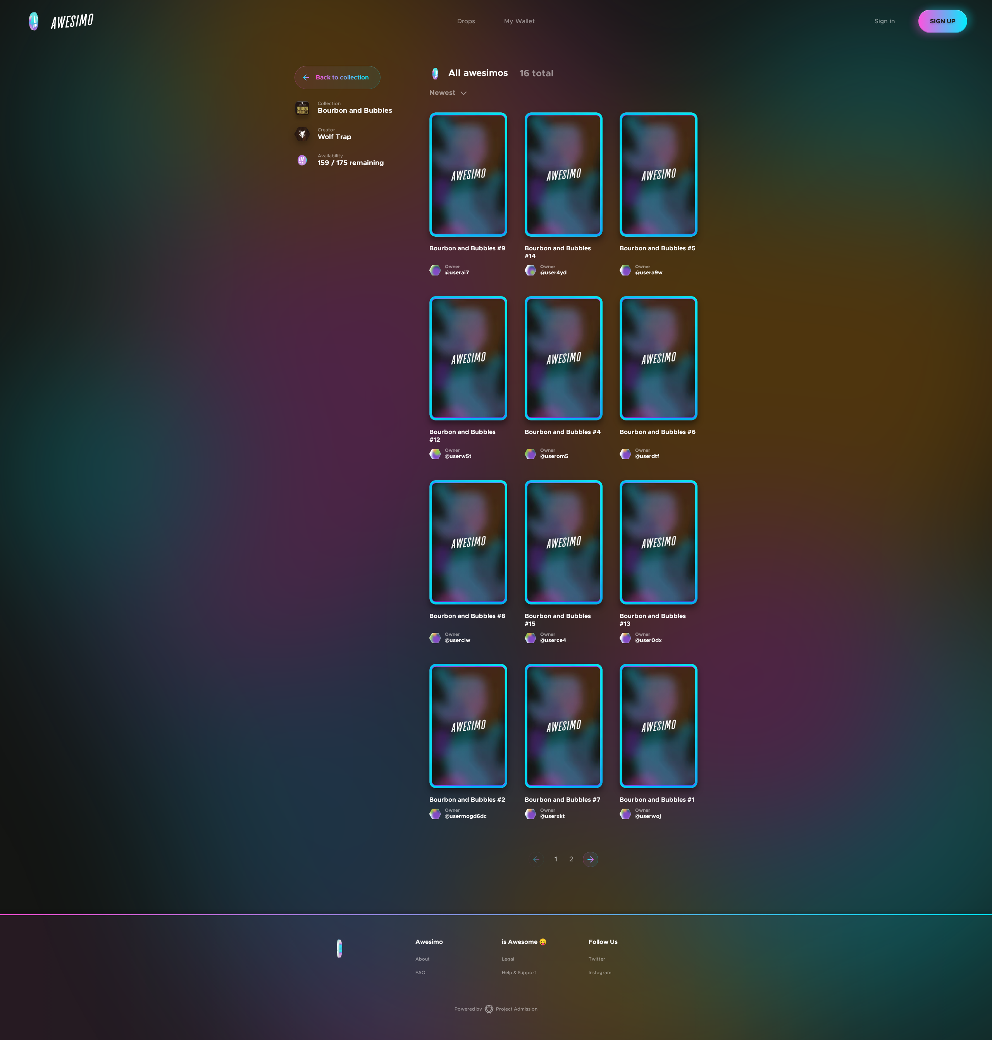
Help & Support (519, 972)
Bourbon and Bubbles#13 (653, 620)
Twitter (597, 959)
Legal (508, 959)
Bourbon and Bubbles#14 (558, 252)
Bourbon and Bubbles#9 (467, 248)
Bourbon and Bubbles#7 (563, 800)
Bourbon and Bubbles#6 (658, 432)
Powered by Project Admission (496, 1009)
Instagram (600, 972)
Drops (466, 21)
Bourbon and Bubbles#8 (467, 616)
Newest (442, 93)
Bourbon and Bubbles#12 (462, 436)
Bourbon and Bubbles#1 (657, 800)
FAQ (420, 972)
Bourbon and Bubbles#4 (563, 432)
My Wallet (519, 21)
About (422, 959)
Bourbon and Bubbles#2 (467, 800)
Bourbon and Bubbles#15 (558, 620)
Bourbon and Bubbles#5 (658, 248)
